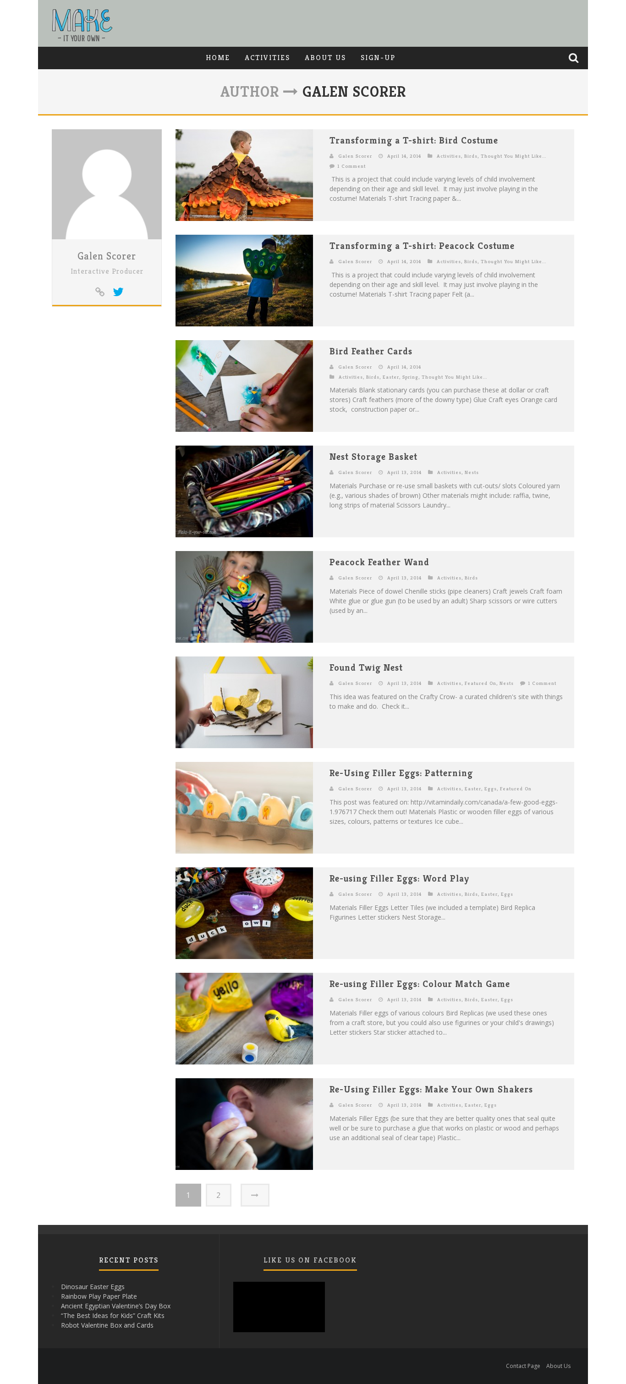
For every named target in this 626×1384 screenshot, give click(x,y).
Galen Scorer (106, 256)
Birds (471, 156)
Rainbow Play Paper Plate (99, 1296)
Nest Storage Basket (373, 457)
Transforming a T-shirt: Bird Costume (413, 140)
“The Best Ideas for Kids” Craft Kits (113, 1315)
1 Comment (351, 166)
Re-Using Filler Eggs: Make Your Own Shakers (431, 1089)
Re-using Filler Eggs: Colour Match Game (419, 984)
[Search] (575, 58)
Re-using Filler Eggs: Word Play (399, 878)
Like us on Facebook (310, 1260)
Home (218, 57)
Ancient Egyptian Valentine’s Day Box (115, 1305)
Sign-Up (378, 57)
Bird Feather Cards (370, 351)
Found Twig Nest (366, 667)
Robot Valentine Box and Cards (107, 1325)
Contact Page (523, 1366)
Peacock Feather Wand (379, 562)
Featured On (480, 683)
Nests (472, 472)
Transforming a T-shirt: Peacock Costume (422, 246)
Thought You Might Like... (513, 156)
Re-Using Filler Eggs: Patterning (401, 773)
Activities (267, 57)
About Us (325, 57)
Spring (410, 377)
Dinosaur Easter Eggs (93, 1286)
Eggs (490, 788)
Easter (391, 377)
